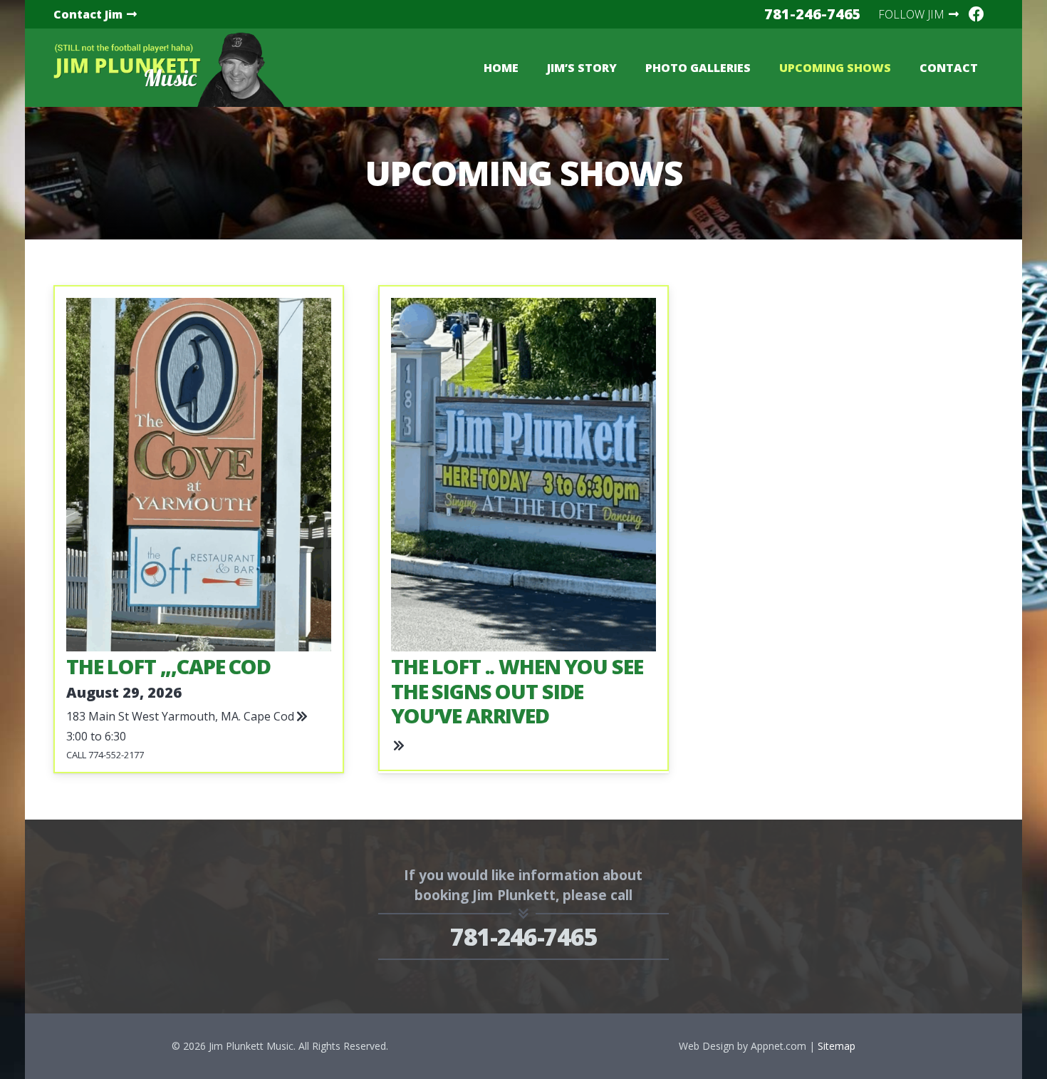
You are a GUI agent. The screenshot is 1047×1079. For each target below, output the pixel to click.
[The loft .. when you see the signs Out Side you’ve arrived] (523, 529)
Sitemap (836, 1046)
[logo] (168, 68)
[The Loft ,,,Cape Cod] (198, 529)
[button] (758, 68)
